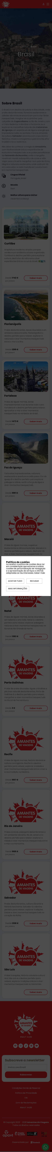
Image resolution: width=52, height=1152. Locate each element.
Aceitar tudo (15, 581)
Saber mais (39, 573)
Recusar (34, 581)
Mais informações (17, 588)
